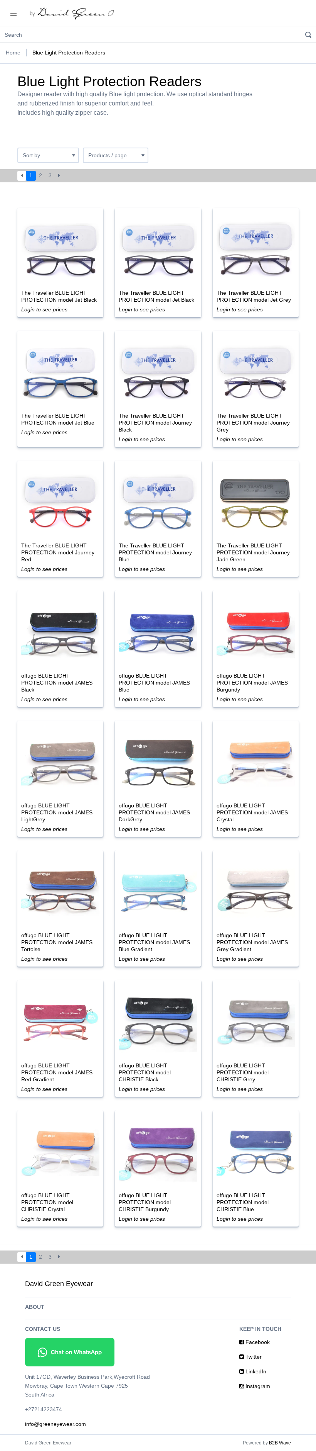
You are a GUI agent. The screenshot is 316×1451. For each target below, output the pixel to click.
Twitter (253, 1357)
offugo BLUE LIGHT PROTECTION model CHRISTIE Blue (243, 1202)
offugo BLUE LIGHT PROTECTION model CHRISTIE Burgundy (145, 1202)
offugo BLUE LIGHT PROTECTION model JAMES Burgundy (252, 683)
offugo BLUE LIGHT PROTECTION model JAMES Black (56, 683)
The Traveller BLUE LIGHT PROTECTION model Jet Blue (57, 419)
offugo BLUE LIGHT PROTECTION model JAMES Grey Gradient (252, 942)
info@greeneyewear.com (55, 1424)
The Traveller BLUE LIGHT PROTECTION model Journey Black (155, 423)
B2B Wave (280, 1443)
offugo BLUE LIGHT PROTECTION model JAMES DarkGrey (154, 812)
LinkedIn (255, 1371)
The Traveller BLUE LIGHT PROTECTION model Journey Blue (155, 552)
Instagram (257, 1386)
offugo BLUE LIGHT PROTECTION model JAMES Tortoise (56, 942)
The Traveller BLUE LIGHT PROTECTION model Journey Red (57, 552)
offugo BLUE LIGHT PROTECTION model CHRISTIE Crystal (47, 1202)
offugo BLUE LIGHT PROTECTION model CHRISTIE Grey (243, 1072)
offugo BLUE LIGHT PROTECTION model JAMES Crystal (252, 812)
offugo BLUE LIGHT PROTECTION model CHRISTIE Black (145, 1072)
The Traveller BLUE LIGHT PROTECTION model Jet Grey (254, 296)
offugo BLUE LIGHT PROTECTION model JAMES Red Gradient (56, 1072)
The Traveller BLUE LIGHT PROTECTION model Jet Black (59, 296)
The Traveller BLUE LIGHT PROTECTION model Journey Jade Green (253, 552)
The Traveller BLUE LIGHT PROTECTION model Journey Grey (253, 423)
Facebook (257, 1342)
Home (13, 52)
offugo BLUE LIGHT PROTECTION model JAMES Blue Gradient (154, 942)
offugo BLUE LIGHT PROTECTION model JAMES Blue (154, 683)
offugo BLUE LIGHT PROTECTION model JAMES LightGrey (56, 812)
